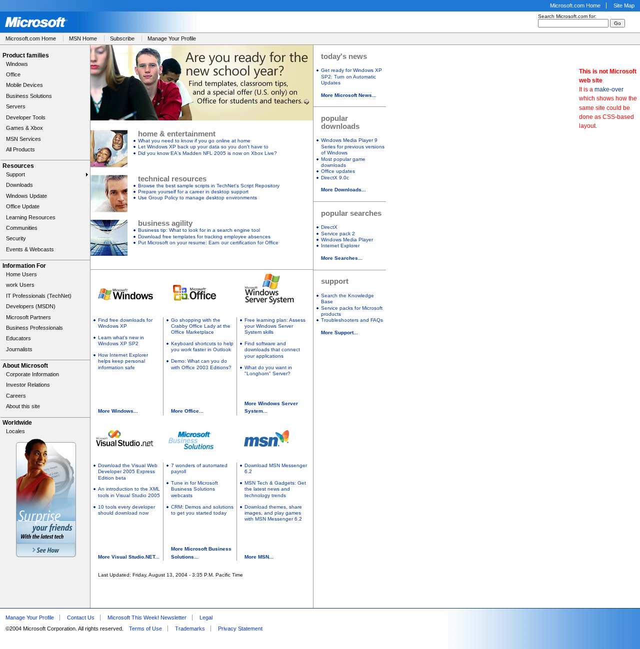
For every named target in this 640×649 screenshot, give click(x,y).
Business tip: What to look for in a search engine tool (199, 230)
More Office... (187, 411)
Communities (22, 228)
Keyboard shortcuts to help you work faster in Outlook (202, 346)
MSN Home (83, 38)
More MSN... (259, 557)
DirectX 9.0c (335, 177)
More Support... (339, 332)
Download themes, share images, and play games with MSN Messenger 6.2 (273, 513)
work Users (20, 285)
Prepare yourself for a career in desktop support (193, 191)
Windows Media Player (347, 239)
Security (16, 238)
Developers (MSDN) (31, 306)
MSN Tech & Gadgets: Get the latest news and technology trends (275, 489)
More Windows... (118, 411)
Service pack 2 (338, 233)
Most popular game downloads (343, 162)
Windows (17, 64)
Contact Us (80, 618)
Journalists (19, 349)
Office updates (338, 171)
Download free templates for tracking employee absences (204, 236)
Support (15, 174)
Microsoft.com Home (575, 5)
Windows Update (26, 196)
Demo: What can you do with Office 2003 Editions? (201, 364)
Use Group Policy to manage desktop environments (197, 197)
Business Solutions (29, 96)
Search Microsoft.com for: (567, 16)
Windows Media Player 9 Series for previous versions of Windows (352, 146)
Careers (16, 396)
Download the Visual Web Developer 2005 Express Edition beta (128, 472)
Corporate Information (32, 374)
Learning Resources (31, 217)
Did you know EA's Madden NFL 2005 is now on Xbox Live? (207, 153)
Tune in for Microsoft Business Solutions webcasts (194, 489)
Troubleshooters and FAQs (352, 320)
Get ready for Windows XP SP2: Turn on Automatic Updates (351, 76)
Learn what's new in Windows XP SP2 (121, 340)
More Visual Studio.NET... (129, 557)
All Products (20, 149)
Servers (16, 106)
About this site (23, 406)
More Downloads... (343, 189)
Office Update (23, 206)
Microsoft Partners (28, 317)
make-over (609, 89)
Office (13, 74)
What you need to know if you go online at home (194, 140)
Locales (15, 431)
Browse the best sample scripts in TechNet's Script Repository (209, 185)
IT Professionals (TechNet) (39, 296)
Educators (18, 338)
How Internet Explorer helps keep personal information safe (123, 361)
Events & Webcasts (30, 249)
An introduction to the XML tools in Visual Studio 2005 (129, 492)
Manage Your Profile (172, 38)
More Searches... (341, 258)
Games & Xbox (24, 128)
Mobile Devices (24, 85)
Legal (206, 618)
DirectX (329, 227)
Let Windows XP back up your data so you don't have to (203, 146)
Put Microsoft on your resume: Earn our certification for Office (208, 242)
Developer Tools (26, 117)
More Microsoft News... (348, 95)
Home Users (21, 274)
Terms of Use (145, 629)
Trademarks (190, 629)
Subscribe (122, 38)
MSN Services (23, 139)
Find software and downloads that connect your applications (272, 350)
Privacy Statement (240, 629)
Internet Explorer (340, 245)
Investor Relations (28, 385)
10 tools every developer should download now (126, 510)
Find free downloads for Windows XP (125, 323)
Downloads (19, 185)
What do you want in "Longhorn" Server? (268, 370)
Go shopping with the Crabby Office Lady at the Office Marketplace (200, 326)
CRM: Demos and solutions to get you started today (202, 510)
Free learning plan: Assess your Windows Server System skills (275, 326)
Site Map (624, 5)
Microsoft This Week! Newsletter (147, 618)
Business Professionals (34, 328)
